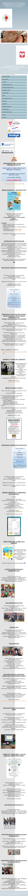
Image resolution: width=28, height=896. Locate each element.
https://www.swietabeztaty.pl (14, 381)
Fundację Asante (17, 230)
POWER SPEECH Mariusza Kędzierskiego (13, 351)
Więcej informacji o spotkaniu (13, 183)
